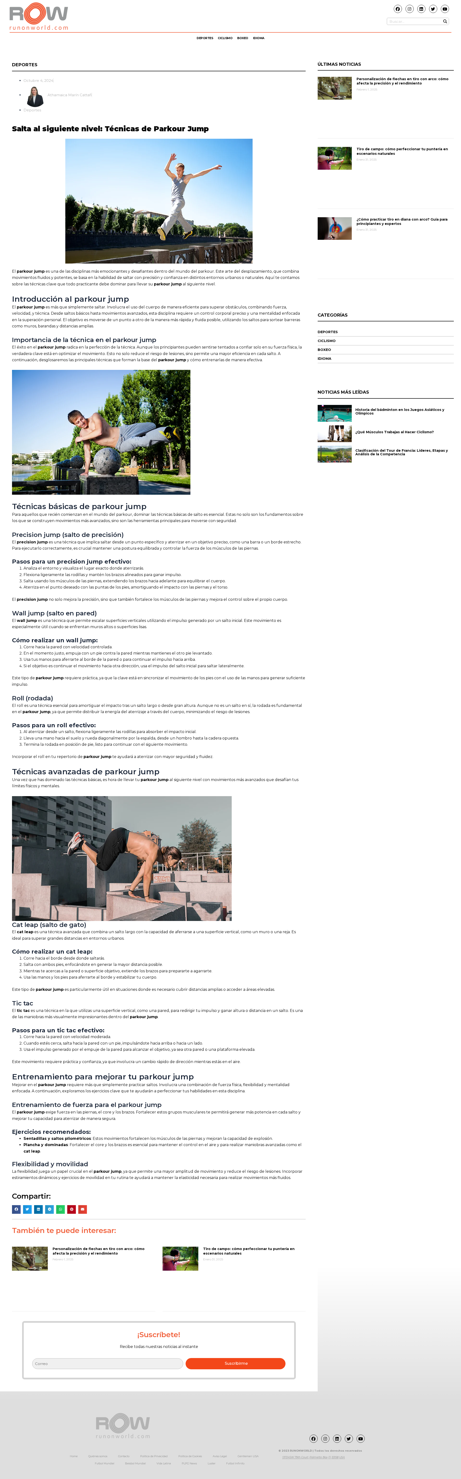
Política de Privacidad (154, 1456)
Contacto (123, 1456)
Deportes (205, 38)
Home (74, 1456)
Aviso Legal (220, 1456)
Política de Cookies (190, 1456)
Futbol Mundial (104, 1463)
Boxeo (242, 38)
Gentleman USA (248, 1456)
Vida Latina (164, 1463)
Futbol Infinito (235, 1463)
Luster (211, 1463)
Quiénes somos (97, 1456)
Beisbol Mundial (135, 1463)
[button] (16, 1209)
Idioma (258, 38)
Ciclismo (225, 38)
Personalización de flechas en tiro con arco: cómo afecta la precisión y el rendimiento (99, 1251)
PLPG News (189, 1463)
